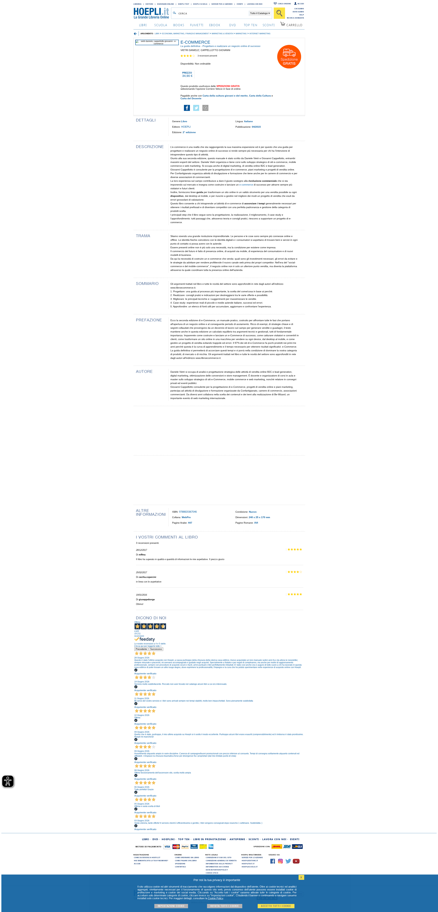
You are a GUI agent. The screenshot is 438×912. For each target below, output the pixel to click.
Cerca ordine (284, 4)
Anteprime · (238, 839)
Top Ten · (185, 839)
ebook (214, 25)
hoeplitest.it (248, 864)
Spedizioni (180, 864)
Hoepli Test (183, 4)
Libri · (146, 839)
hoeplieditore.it (250, 860)
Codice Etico (212, 873)
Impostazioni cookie (171, 906)
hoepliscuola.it (250, 867)
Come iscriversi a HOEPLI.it (147, 857)
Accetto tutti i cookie (276, 906)
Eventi (240, 4)
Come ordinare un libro (187, 857)
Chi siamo (299, 9)
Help (301, 15)
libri (143, 25)
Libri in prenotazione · (210, 839)
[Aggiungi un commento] (205, 110)
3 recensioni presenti (207, 56)
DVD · (156, 839)
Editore (149, 4)
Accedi (301, 4)
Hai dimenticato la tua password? (151, 860)
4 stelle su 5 (189, 56)
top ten (250, 25)
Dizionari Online (165, 4)
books (178, 25)
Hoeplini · (169, 839)
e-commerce (246, 184)
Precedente (141, 649)
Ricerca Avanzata (295, 18)
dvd (232, 25)
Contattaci (180, 867)
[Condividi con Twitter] (196, 110)
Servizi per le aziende (222, 4)
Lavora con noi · (275, 839)
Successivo (156, 649)
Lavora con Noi (254, 4)
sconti (269, 25)
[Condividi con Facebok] (187, 110)
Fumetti (197, 25)
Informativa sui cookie (217, 867)
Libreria (137, 4)
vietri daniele (190, 50)
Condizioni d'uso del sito (218, 857)
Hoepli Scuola (200, 4)
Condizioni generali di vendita (221, 860)
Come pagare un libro (186, 860)
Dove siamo (298, 12)
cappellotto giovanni (215, 50)
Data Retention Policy (217, 870)
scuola (160, 25)
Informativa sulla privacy (219, 864)
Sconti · (255, 839)
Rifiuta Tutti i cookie (224, 906)
